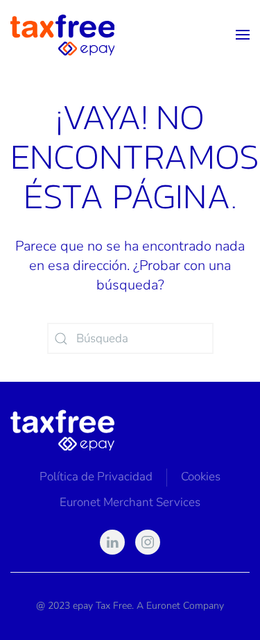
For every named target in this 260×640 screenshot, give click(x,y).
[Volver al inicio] (62, 34)
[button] (243, 34)
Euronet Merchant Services (130, 502)
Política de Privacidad (96, 477)
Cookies (200, 477)
